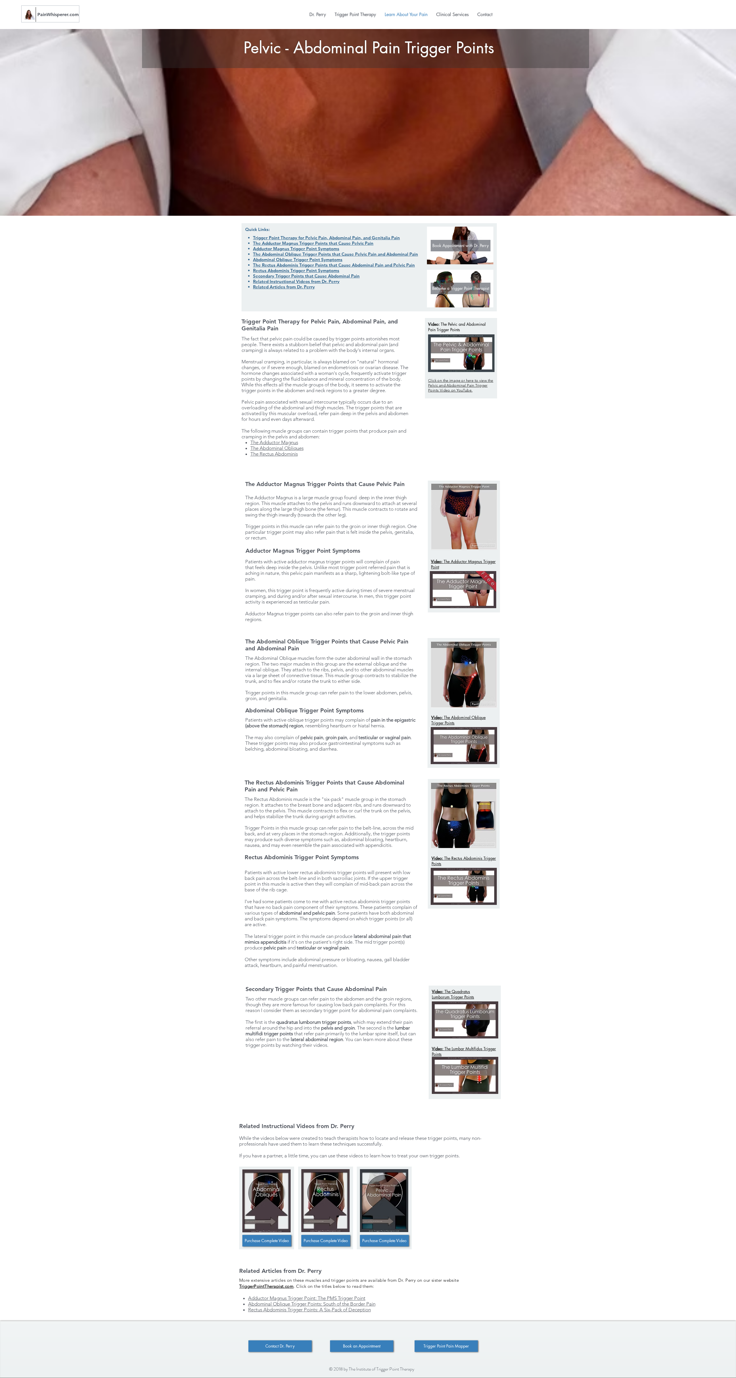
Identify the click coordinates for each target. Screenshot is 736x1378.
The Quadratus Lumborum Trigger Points (453, 994)
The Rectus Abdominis (274, 454)
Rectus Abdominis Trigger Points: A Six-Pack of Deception (309, 1310)
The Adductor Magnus (274, 442)
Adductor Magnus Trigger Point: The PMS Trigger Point (306, 1298)
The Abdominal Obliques (277, 448)
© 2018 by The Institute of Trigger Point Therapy (371, 1369)
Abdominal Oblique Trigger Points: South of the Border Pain (311, 1304)
